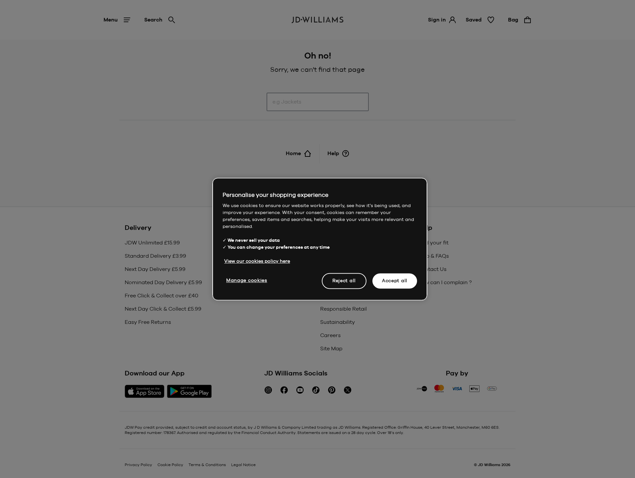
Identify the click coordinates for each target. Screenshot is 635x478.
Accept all (394, 280)
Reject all (344, 280)
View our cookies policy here (257, 261)
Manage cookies (246, 280)
